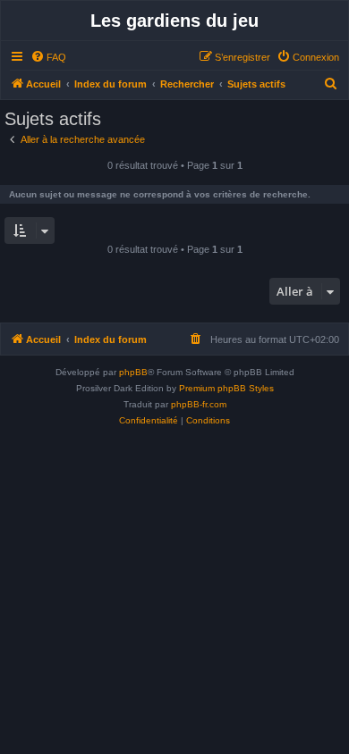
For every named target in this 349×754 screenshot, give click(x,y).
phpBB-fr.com (198, 404)
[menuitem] (48, 57)
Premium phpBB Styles (226, 388)
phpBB (133, 372)
